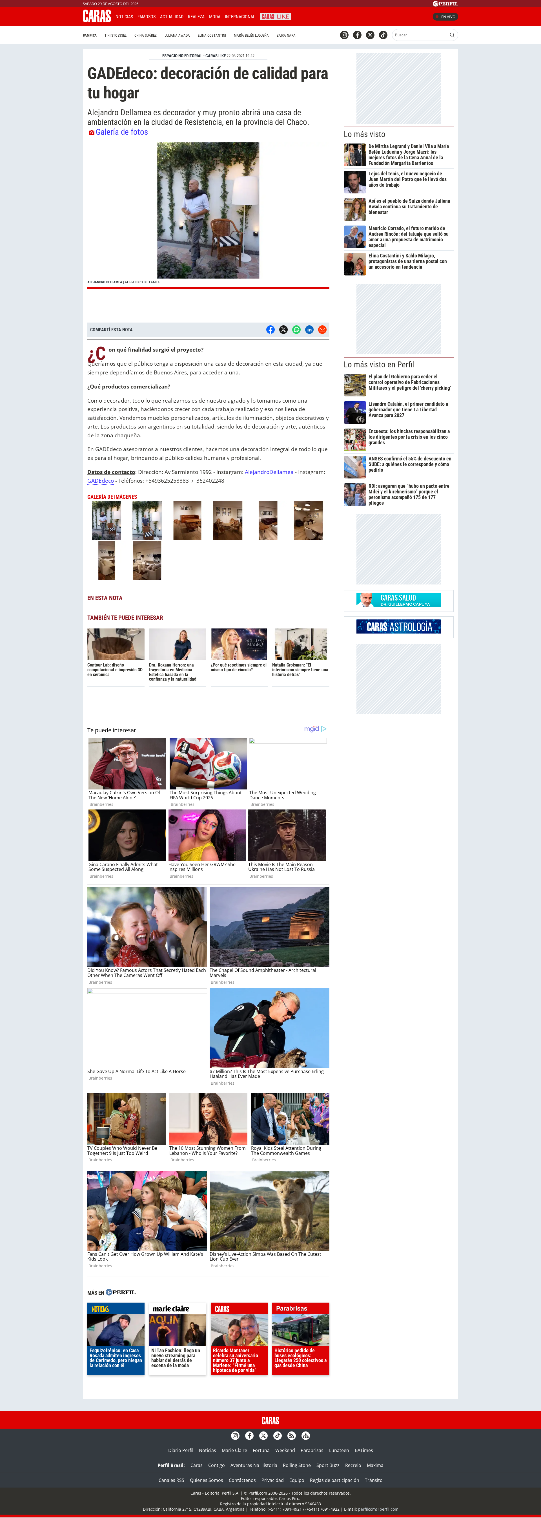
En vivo (448, 16)
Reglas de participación (334, 1480)
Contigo (216, 1465)
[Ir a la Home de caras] (97, 20)
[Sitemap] (305, 1435)
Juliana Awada (177, 35)
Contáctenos (242, 1480)
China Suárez (145, 35)
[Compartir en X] (283, 329)
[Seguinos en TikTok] (383, 35)
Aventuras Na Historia (253, 1465)
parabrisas (300, 1309)
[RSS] (291, 1435)
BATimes (364, 1450)
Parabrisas (312, 1450)
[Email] (322, 329)
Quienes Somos (206, 1480)
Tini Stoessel (116, 35)
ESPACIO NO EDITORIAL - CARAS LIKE (194, 55)
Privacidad (272, 1480)
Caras (196, 1465)
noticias (116, 1309)
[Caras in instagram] (344, 35)
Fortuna (261, 1450)
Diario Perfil (180, 1450)
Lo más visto (364, 134)
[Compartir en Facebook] (270, 329)
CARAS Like (275, 16)
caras (239, 1309)
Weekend (285, 1450)
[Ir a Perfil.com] (445, 5)
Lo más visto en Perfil (379, 364)
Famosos (147, 16)
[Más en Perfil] (121, 1293)
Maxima (375, 1465)
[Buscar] (452, 35)
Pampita (90, 35)
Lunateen (339, 1450)
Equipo (296, 1480)
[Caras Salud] (398, 606)
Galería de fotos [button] (122, 132)
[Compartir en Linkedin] (309, 329)
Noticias (124, 16)
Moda (214, 16)
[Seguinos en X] (370, 35)
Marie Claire (234, 1450)
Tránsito (374, 1480)
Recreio (353, 1465)
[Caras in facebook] (357, 35)
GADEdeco (100, 480)
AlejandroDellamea (269, 472)
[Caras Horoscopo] (398, 632)
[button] (208, 215)
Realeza (196, 16)
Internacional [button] (240, 16)
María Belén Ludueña (251, 35)
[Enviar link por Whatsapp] (296, 329)
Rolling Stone (297, 1465)
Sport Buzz (328, 1465)
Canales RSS (171, 1480)
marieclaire (177, 1309)
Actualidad (171, 16)
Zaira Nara (286, 35)
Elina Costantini (212, 35)
